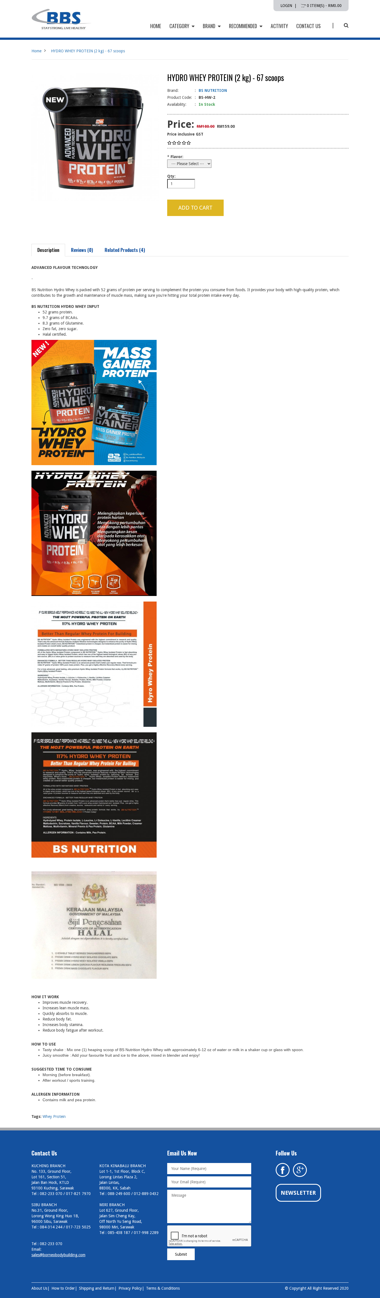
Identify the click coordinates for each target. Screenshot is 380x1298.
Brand (209, 26)
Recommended (243, 26)
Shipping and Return (96, 1288)
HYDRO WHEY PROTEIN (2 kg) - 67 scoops (88, 51)
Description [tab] (48, 250)
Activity (279, 26)
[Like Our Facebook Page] (283, 1169)
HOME (155, 26)
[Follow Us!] (300, 1169)
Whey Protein (54, 1116)
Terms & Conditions (163, 1288)
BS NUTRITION (213, 90)
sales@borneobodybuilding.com (58, 1255)
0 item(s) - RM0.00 (324, 5)
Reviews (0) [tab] (82, 250)
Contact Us (308, 26)
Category (179, 26)
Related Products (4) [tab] (125, 250)
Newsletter (298, 1192)
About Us (39, 1288)
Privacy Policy (130, 1288)
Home (36, 51)
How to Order (63, 1288)
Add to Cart (195, 207)
